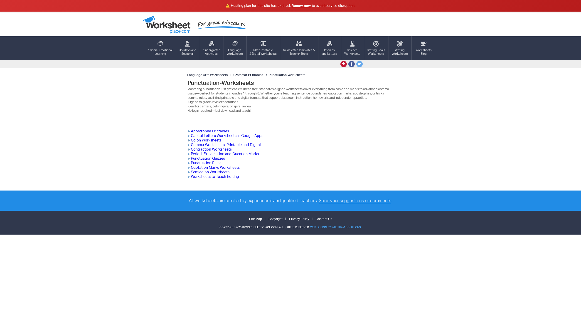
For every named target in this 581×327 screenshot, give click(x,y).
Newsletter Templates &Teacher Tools (299, 51)
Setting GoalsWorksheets (376, 51)
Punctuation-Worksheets (287, 75)
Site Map (255, 219)
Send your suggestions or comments (355, 200)
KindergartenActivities (211, 51)
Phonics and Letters (329, 51)
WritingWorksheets (400, 51)
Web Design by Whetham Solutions (335, 227)
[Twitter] (359, 64)
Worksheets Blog (424, 51)
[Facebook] (351, 64)
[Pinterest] (343, 64)
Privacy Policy (299, 219)
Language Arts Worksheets (207, 75)
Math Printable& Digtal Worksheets (263, 51)
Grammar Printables (248, 75)
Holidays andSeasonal (187, 51)
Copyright (275, 219)
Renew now (301, 5)
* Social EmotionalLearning (160, 51)
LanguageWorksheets (235, 51)
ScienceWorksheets (352, 51)
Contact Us (324, 219)
